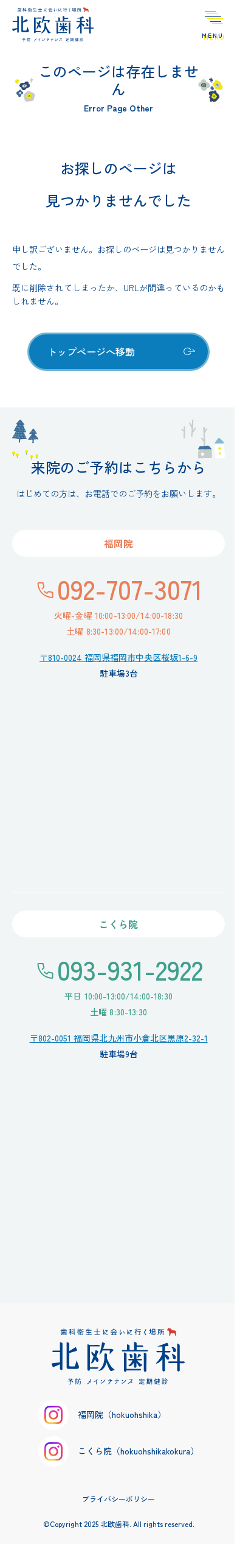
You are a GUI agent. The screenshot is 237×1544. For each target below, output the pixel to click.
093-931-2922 (130, 969)
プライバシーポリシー (118, 1498)
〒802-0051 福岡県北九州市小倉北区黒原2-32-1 (119, 1038)
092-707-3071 (130, 588)
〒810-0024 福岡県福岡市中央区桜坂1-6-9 (118, 657)
